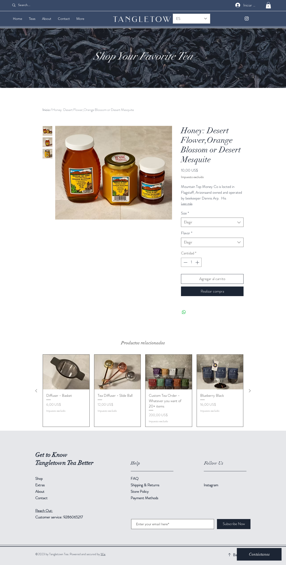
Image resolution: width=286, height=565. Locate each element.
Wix (103, 554)
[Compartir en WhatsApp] (184, 312)
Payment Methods (145, 498)
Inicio (46, 109)
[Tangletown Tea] (246, 18)
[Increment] (197, 262)
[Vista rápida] (66, 372)
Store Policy (140, 491)
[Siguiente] (249, 390)
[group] (143, 390)
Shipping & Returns (145, 485)
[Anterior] (36, 390)
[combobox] (212, 222)
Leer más (186, 203)
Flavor (186, 233)
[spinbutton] (191, 262)
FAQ (135, 478)
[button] (268, 5)
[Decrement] (185, 262)
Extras (40, 485)
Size (185, 213)
